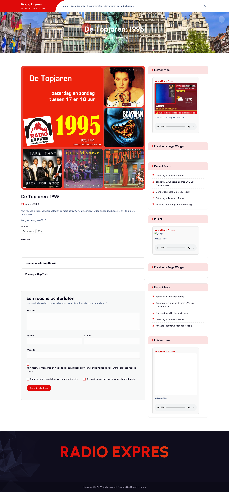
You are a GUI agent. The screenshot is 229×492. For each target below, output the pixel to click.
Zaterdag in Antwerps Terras (170, 175)
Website (31, 349)
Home (65, 5)
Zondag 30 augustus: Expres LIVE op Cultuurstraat (175, 183)
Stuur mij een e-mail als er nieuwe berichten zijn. (111, 379)
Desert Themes (138, 487)
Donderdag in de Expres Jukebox (173, 191)
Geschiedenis (77, 5)
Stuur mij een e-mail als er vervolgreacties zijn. (54, 379)
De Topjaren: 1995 (119, 37)
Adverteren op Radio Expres (119, 5)
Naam (30, 335)
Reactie (31, 310)
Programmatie (94, 5)
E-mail (88, 335)
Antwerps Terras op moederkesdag (174, 204)
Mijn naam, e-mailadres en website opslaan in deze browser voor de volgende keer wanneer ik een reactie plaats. (81, 369)
